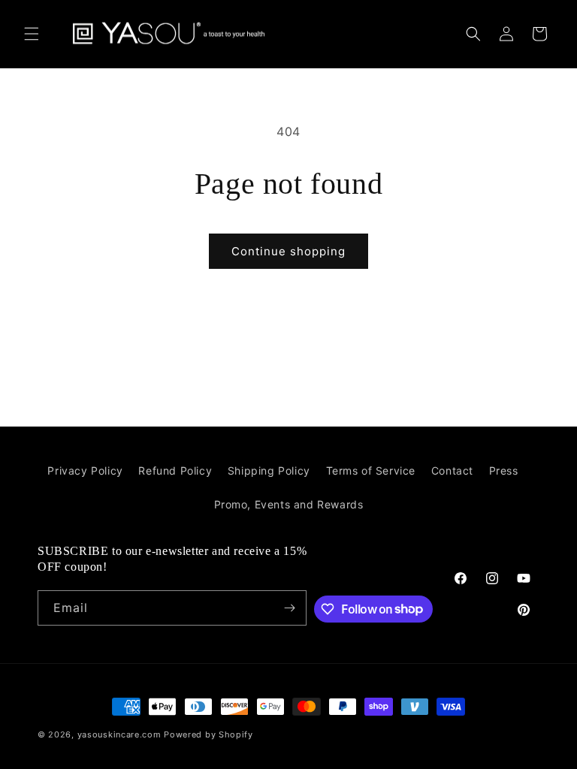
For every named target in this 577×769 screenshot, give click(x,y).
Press (503, 470)
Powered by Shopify (208, 734)
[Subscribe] (289, 608)
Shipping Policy (269, 470)
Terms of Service (371, 470)
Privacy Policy (84, 470)
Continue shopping (288, 251)
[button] (31, 33)
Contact (452, 470)
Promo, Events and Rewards (289, 504)
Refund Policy (175, 470)
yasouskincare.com (119, 734)
